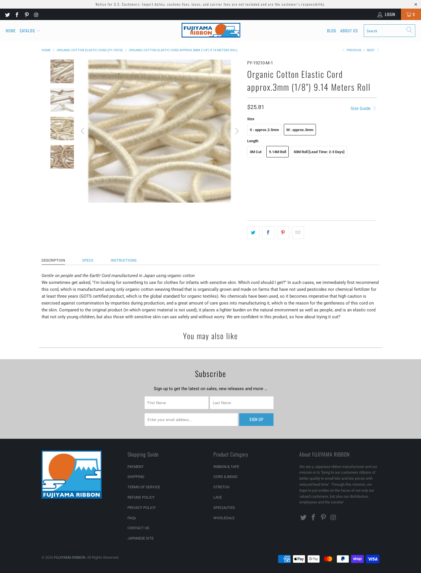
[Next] (236, 131)
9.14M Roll (277, 152)
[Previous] (83, 131)
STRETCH (221, 487)
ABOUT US (349, 30)
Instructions (124, 260)
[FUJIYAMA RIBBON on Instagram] (36, 14)
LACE (217, 497)
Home (11, 30)
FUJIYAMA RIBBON (69, 557)
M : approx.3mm (299, 130)
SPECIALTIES (224, 507)
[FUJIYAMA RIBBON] (211, 30)
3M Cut (255, 152)
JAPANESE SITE (140, 538)
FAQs (131, 518)
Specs (87, 260)
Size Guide (361, 108)
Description (53, 260)
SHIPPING (135, 477)
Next (371, 50)
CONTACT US (138, 528)
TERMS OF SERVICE (143, 487)
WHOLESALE (224, 518)
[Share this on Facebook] (268, 232)
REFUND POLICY (141, 497)
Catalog (27, 30)
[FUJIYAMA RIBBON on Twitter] (7, 14)
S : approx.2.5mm (264, 130)
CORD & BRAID (225, 477)
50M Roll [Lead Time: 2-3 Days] (319, 152)
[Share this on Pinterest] (283, 232)
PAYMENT (135, 467)
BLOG (331, 30)
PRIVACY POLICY (141, 507)
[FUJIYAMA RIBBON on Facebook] (17, 14)
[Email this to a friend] (298, 232)
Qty (250, 196)
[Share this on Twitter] (253, 232)
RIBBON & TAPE (226, 467)
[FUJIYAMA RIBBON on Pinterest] (26, 14)
